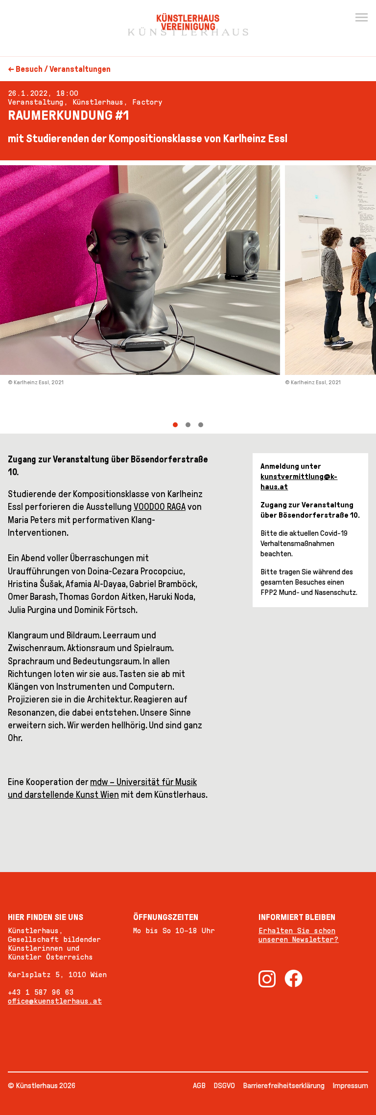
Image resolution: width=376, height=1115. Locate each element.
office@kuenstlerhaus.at (55, 1001)
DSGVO (224, 1085)
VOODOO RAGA (160, 507)
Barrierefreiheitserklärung (284, 1085)
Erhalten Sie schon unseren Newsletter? (298, 934)
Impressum (350, 1085)
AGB (199, 1085)
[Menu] (361, 17)
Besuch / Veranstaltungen (63, 69)
